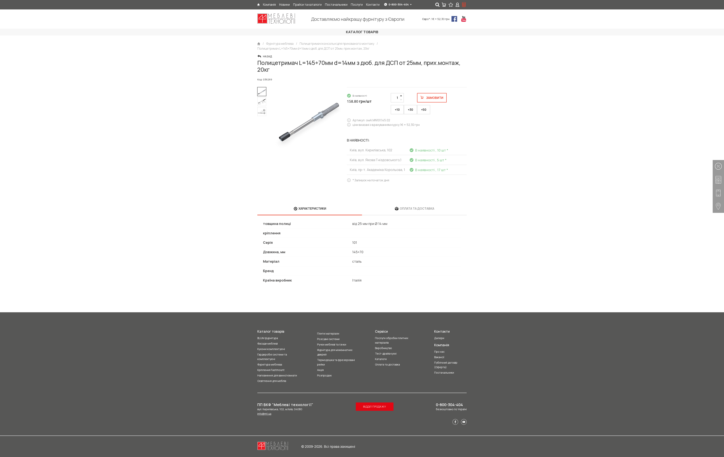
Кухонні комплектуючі (271, 349)
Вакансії (439, 357)
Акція (320, 370)
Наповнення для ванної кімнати (277, 375)
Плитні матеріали (328, 333)
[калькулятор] (464, 4)
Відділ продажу (374, 406)
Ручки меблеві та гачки (331, 344)
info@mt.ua (264, 413)
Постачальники (444, 372)
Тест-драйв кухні (386, 353)
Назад (267, 56)
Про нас (439, 351)
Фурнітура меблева (269, 364)
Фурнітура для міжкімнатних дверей (334, 352)
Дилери (439, 338)
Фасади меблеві (267, 343)
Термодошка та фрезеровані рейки (336, 362)
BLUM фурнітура (267, 338)
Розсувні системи (328, 339)
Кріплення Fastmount (271, 370)
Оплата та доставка (387, 364)
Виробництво (383, 348)
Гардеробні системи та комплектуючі (272, 357)
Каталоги (381, 359)
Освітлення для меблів (271, 381)
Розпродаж (324, 375)
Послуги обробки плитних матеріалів (391, 340)
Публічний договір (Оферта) (445, 365)
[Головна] (258, 4)
